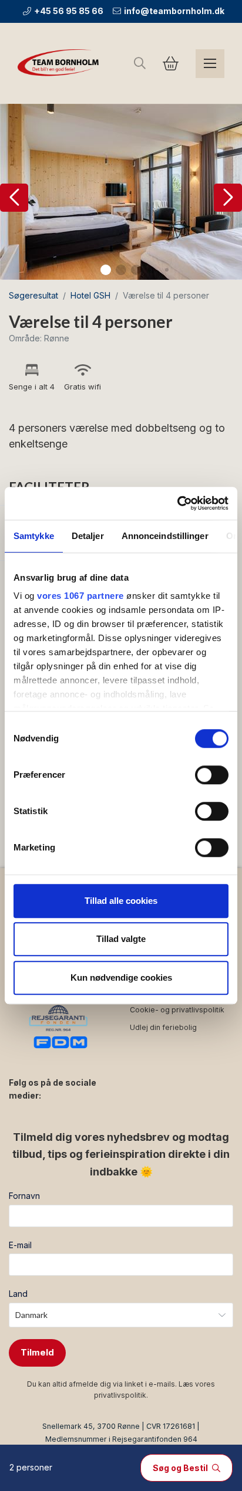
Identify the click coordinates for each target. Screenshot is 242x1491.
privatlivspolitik (120, 1395)
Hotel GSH (90, 295)
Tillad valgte (121, 939)
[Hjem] (60, 63)
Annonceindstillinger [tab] (165, 536)
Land (18, 1294)
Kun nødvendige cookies (121, 977)
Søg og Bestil (181, 1468)
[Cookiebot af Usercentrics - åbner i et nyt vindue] (177, 503)
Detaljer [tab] (88, 536)
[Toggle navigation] (210, 63)
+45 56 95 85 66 (68, 11)
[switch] (211, 774)
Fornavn (24, 1196)
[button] (14, 198)
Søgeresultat (33, 295)
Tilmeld (37, 1352)
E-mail (20, 1245)
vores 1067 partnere (80, 596)
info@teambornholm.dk (174, 11)
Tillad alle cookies (121, 901)
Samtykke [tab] (34, 536)
